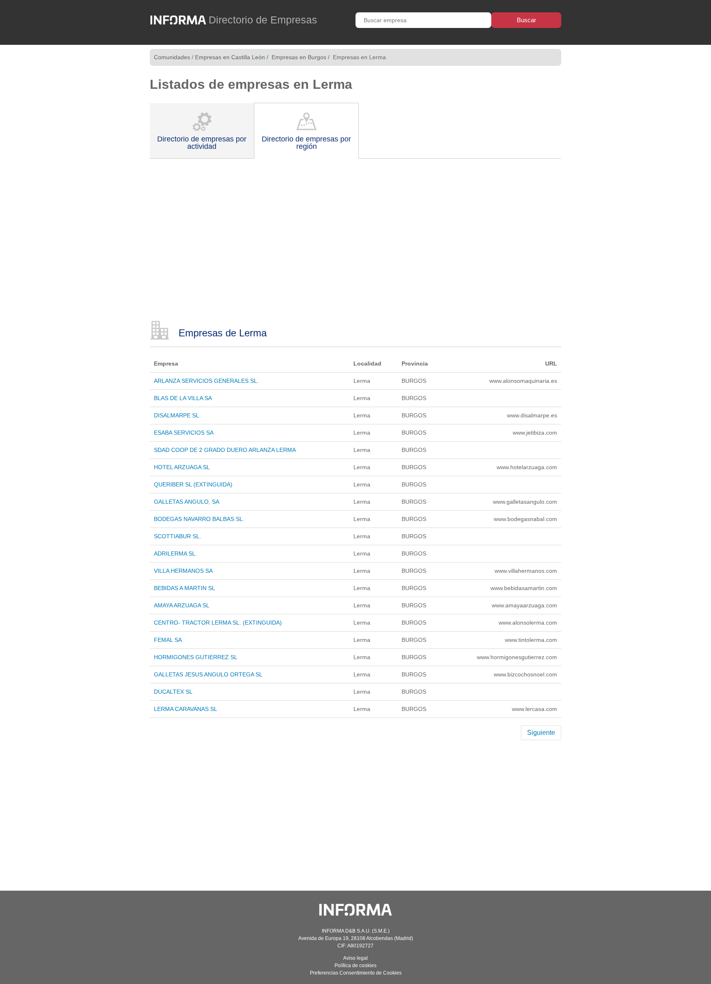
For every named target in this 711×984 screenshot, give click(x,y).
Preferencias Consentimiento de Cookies (356, 973)
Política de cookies (355, 965)
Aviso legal (355, 958)
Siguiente (541, 732)
